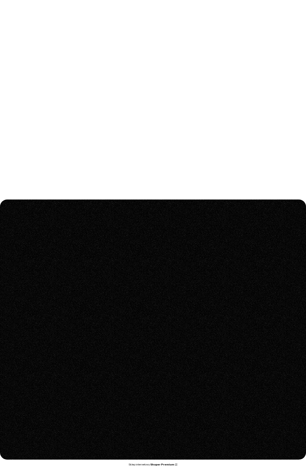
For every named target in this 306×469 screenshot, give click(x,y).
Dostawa (177, 389)
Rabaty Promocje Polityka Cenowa (260, 377)
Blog (238, 312)
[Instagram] (18, 414)
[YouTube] (26, 414)
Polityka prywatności (250, 371)
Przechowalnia (117, 383)
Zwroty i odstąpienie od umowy (193, 331)
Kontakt (112, 414)
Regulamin (115, 312)
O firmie (113, 420)
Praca (111, 439)
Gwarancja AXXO (183, 312)
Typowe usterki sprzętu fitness (257, 340)
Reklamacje (179, 325)
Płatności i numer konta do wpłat (195, 371)
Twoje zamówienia (120, 371)
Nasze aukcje (244, 383)
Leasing (176, 383)
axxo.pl (23, 29)
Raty (110, 331)
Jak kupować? (245, 389)
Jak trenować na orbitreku (254, 346)
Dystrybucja (115, 426)
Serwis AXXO (180, 318)
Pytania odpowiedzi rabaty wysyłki (132, 318)
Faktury (176, 377)
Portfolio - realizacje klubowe (128, 433)
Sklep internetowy (151, 464)
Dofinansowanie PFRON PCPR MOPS (134, 325)
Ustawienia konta (119, 377)
